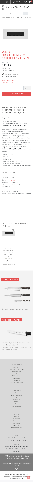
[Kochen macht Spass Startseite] (3, 17)
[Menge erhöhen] (25, 88)
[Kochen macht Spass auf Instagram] (16, 469)
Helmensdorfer (16, 406)
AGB (16, 374)
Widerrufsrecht (16, 376)
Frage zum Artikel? (7, 82)
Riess (16, 404)
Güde (16, 393)
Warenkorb (16, 423)
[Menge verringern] (29, 88)
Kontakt (16, 416)
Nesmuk (16, 402)
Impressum (16, 380)
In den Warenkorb (16, 93)
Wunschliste (16, 421)
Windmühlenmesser (16, 395)
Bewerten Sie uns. (16, 427)
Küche (8, 17)
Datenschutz (16, 378)
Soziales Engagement (16, 382)
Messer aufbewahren (17, 17)
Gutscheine (16, 419)
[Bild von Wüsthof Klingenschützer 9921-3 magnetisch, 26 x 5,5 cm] (15, 36)
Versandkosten (9, 70)
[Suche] (25, 13)
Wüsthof (13, 180)
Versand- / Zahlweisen (17, 369)
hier (3, 196)
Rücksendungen (16, 371)
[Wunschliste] (25, 2)
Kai (16, 397)
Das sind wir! (17, 367)
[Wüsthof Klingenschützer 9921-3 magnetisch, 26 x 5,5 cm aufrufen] (8, 229)
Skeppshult (16, 399)
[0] (28, 2)
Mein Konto (16, 425)
